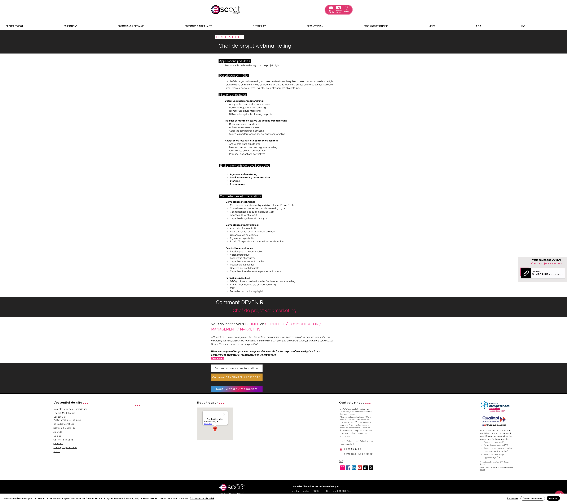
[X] (371, 467)
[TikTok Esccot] (365, 467)
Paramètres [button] (512, 498)
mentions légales (300, 491)
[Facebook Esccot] (348, 467)
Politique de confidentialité (202, 498)
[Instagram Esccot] (342, 467)
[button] (32, 26)
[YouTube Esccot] (360, 467)
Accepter (553, 498)
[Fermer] (563, 498)
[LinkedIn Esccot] (354, 467)
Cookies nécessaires (532, 498)
